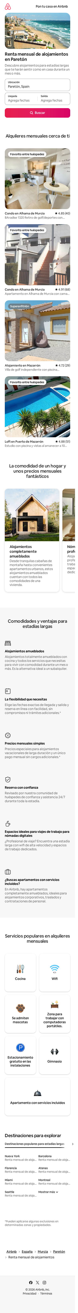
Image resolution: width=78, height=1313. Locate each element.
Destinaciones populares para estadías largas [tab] (34, 1144)
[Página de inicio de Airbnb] (8, 6)
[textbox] (21, 100)
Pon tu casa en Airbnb (52, 6)
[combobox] (37, 86)
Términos (46, 1293)
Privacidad (29, 1293)
